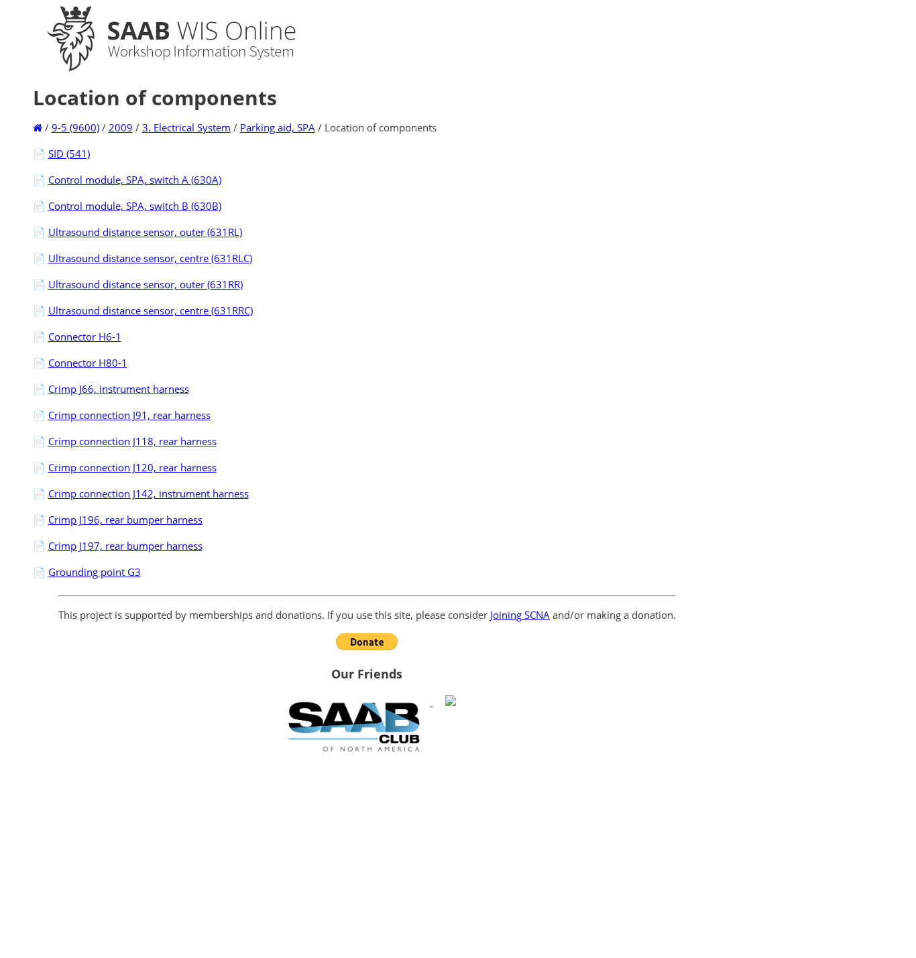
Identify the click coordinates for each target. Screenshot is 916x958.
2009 (121, 127)
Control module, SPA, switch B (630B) (134, 206)
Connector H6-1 (84, 336)
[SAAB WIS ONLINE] (159, 68)
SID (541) (69, 153)
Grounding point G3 (94, 572)
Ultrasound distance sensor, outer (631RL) (145, 232)
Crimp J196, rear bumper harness (125, 519)
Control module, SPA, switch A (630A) (134, 179)
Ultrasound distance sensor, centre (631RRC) (150, 310)
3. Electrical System (186, 127)
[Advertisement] (367, 855)
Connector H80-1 (87, 362)
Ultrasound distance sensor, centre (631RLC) (150, 258)
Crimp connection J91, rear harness (129, 415)
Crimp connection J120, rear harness (132, 467)
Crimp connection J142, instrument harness (148, 493)
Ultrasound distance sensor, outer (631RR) (145, 284)
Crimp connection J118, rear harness (132, 441)
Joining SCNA (520, 614)
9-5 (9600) (75, 127)
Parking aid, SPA (277, 127)
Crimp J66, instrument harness (118, 389)
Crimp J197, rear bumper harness (125, 545)
